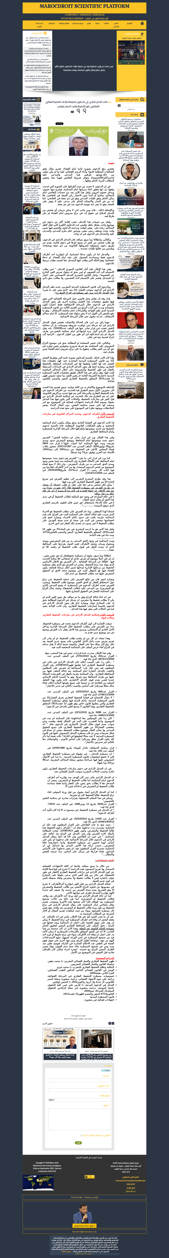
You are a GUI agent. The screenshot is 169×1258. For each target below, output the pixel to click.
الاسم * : (107, 1076)
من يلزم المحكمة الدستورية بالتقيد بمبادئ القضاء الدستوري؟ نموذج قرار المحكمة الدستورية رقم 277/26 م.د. (32, 223)
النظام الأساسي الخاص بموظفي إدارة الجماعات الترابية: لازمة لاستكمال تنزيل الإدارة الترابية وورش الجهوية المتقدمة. (131, 305)
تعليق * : (107, 1105)
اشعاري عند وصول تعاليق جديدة (97, 1135)
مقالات (106, 23)
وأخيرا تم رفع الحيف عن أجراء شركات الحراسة (131, 184)
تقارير (89, 23)
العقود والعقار (64, 23)
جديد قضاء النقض (39, 25)
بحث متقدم (131, 109)
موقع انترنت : (105, 1096)
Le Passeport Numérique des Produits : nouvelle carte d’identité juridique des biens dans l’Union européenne (32, 107)
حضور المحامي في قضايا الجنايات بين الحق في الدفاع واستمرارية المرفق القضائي (38, 60)
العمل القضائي (116, 25)
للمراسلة (52, 23)
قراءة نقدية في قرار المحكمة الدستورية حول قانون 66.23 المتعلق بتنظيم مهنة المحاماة (32, 352)
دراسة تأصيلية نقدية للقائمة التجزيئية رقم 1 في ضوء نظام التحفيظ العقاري (38, 88)
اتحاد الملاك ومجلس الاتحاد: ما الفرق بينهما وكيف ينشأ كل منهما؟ (32, 136)
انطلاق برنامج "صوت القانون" (131, 38)
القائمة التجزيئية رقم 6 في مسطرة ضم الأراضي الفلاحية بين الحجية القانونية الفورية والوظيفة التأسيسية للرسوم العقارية (130, 211)
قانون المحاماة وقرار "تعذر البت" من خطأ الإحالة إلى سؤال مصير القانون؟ (32, 247)
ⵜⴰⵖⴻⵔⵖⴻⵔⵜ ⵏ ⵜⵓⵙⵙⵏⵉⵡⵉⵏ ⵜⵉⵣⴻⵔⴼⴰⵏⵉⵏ (84, 15)
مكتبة (97, 23)
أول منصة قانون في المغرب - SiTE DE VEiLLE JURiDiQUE (84, 18)
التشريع (129, 23)
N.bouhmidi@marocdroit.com (84, 1231)
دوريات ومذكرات (78, 23)
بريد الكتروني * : (104, 1086)
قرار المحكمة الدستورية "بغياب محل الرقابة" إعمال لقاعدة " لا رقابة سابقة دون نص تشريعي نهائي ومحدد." (32, 297)
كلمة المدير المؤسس (131, 33)
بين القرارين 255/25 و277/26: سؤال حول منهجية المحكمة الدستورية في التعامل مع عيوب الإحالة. (32, 271)
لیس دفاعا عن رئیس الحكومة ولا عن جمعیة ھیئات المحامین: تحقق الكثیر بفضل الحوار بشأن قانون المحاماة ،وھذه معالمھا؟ (84, 68)
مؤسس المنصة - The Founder (84, 1197)
